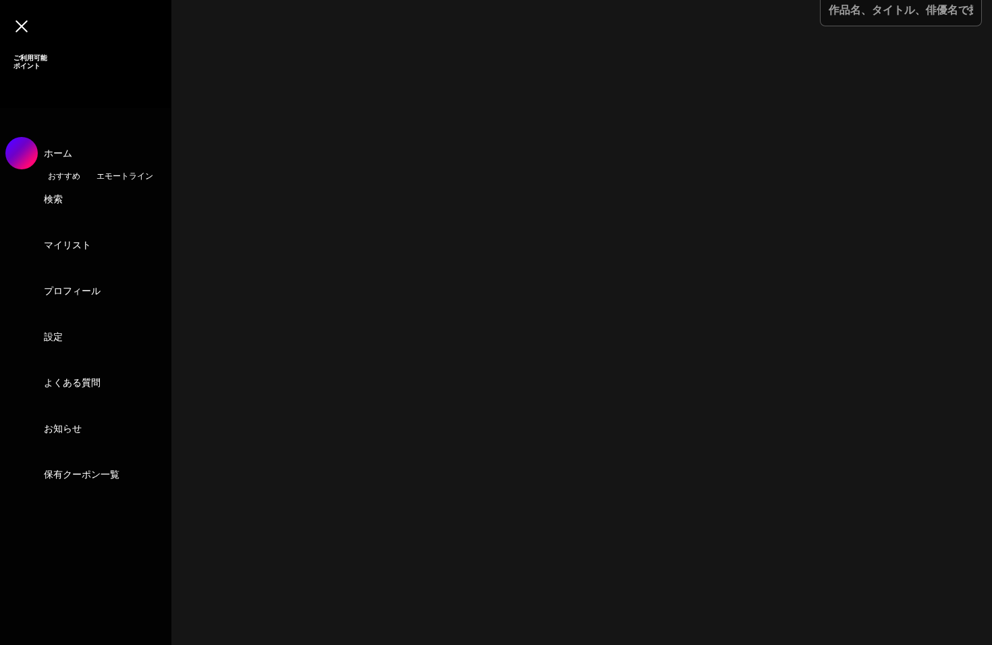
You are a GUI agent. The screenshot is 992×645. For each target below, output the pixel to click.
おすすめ (64, 176)
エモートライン (125, 176)
